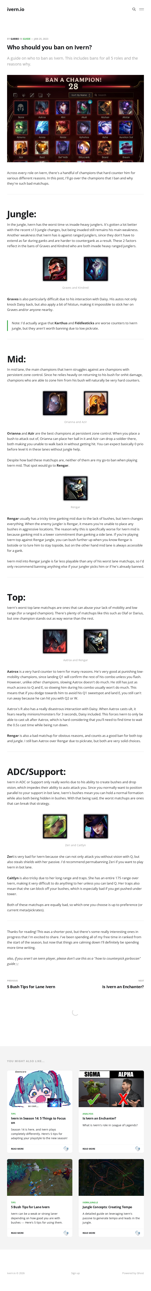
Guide (26, 39)
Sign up (75, 1273)
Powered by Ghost (133, 1273)
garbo (15, 39)
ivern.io (15, 9)
